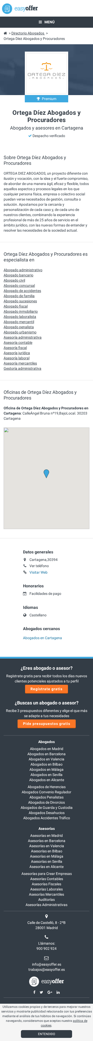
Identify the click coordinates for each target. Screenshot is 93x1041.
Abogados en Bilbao (46, 764)
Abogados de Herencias (47, 787)
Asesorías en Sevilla (46, 861)
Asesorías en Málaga (46, 856)
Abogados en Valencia (46, 759)
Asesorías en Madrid (46, 835)
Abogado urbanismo (20, 332)
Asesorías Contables (46, 879)
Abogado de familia (19, 296)
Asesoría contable (18, 342)
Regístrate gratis (46, 689)
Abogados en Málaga (46, 769)
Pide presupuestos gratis (46, 724)
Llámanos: (46, 943)
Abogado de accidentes (22, 291)
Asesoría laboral (16, 358)
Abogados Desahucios (47, 813)
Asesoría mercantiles (20, 363)
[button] (46, 473)
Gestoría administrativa (22, 368)
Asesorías (46, 828)
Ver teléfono (39, 566)
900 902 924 (46, 948)
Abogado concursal (19, 285)
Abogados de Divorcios (46, 802)
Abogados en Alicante (46, 780)
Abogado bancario (18, 275)
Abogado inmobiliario (21, 311)
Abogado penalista (19, 327)
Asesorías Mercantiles (46, 894)
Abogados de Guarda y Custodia (47, 807)
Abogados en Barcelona (46, 754)
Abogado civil (14, 280)
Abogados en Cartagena (42, 638)
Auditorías (46, 899)
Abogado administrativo (23, 270)
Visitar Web (38, 572)
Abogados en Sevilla (46, 775)
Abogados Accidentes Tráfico (46, 818)
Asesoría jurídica (17, 353)
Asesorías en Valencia (46, 846)
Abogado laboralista (20, 317)
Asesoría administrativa (23, 337)
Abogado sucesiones (20, 301)
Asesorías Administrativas (46, 905)
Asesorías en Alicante (46, 867)
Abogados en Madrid (46, 749)
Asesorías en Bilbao (46, 851)
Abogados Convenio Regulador (46, 792)
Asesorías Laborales (46, 889)
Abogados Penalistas (46, 797)
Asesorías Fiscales (46, 884)
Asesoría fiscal (15, 348)
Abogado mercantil (19, 322)
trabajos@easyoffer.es (46, 969)
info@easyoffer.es (46, 964)
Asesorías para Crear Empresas (46, 874)
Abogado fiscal (16, 306)
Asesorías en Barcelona (46, 841)
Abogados (46, 742)
